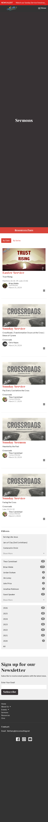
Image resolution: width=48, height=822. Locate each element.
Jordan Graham (23, 572)
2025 (23, 613)
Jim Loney (23, 578)
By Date (6, 240)
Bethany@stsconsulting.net (18, 731)
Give (3, 718)
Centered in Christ (10, 548)
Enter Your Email (8, 682)
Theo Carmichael (23, 561)
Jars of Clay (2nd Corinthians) (15, 542)
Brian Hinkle (23, 567)
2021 (23, 635)
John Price (23, 583)
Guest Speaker (23, 594)
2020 (23, 641)
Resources (5, 715)
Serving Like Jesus (10, 537)
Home (3, 704)
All (4, 646)
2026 (23, 608)
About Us (5, 706)
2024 (23, 619)
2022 (23, 630)
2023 (23, 624)
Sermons (4, 712)
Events (4, 709)
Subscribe (9, 691)
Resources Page (24, 230)
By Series (17, 240)
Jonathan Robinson (23, 589)
